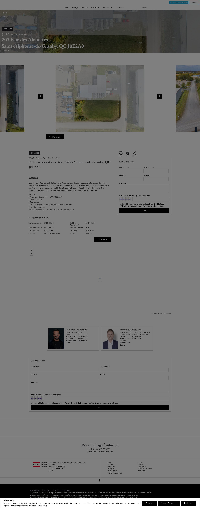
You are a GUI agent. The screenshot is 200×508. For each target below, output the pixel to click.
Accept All (149, 503)
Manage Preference (169, 503)
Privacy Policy (42, 506)
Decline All (188, 503)
